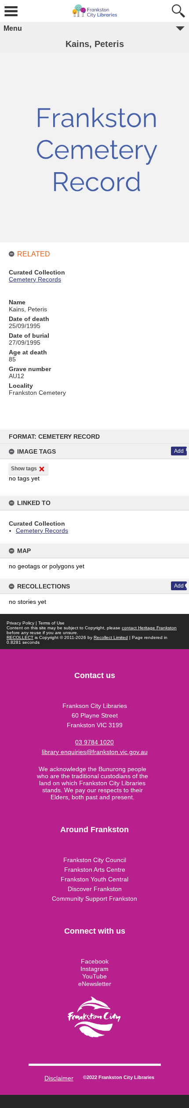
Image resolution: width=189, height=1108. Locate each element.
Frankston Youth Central (94, 879)
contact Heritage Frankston (149, 627)
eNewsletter (94, 983)
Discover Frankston (95, 888)
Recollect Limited (111, 637)
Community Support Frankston (94, 898)
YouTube (94, 976)
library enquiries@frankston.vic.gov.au (95, 751)
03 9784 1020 (94, 742)
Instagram (94, 968)
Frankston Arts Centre (94, 869)
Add (179, 451)
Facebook (95, 961)
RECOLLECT (20, 637)
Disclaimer (58, 1078)
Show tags (24, 469)
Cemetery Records (42, 530)
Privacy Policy (20, 623)
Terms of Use (51, 623)
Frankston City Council (94, 859)
